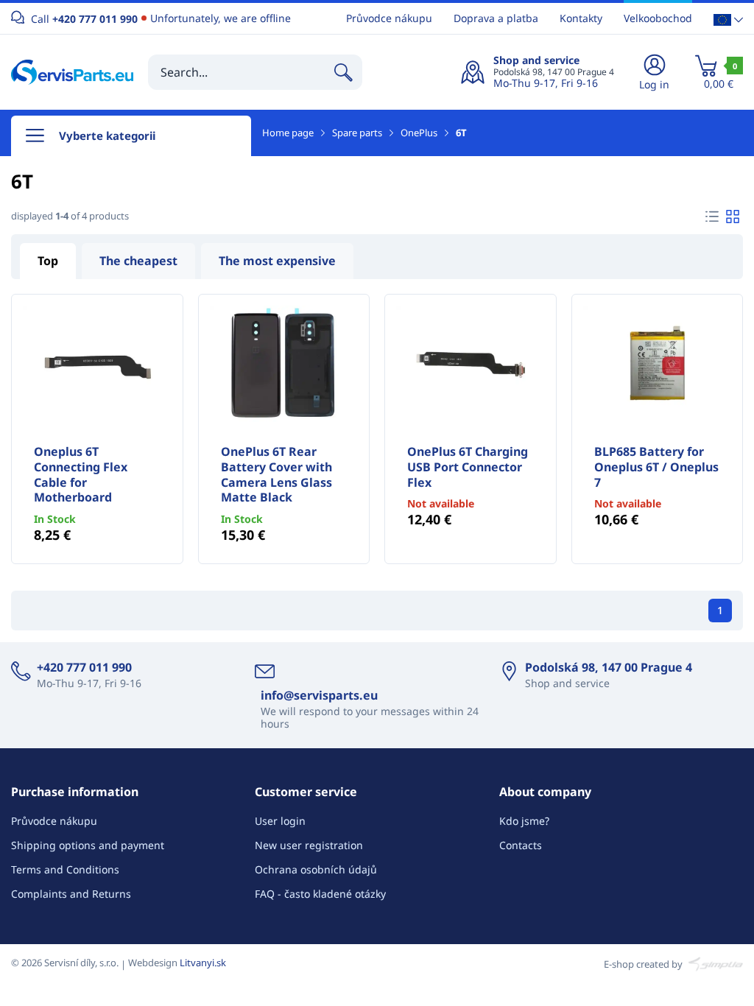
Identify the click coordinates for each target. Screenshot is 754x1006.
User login (280, 821)
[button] (728, 19)
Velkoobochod (658, 18)
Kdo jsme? (524, 821)
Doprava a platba (496, 18)
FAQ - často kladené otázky (320, 894)
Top (48, 261)
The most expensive (277, 261)
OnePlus (419, 132)
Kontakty (581, 18)
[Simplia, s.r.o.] (714, 962)
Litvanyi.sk (203, 962)
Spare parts (357, 132)
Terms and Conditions (65, 869)
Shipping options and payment (87, 845)
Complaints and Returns (71, 894)
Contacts (520, 845)
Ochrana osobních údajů (316, 869)
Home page (288, 132)
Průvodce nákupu (389, 18)
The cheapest (138, 261)
